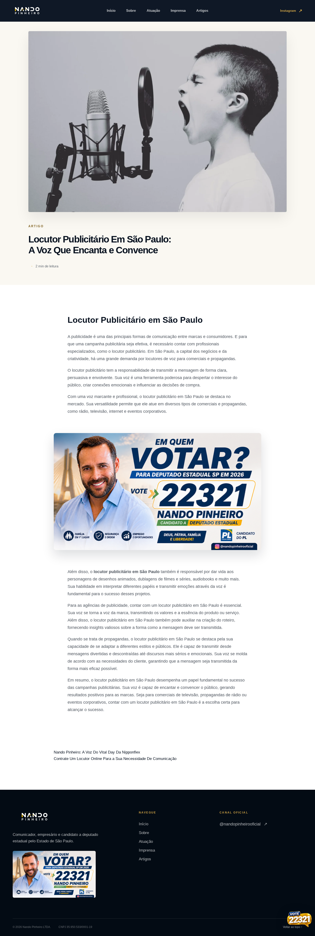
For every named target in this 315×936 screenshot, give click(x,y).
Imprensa (178, 10)
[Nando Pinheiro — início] (27, 11)
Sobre (131, 10)
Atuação (153, 10)
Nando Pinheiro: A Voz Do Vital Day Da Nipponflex (97, 752)
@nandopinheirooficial (243, 824)
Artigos (202, 10)
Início (111, 10)
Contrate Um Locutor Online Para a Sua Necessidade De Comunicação (115, 759)
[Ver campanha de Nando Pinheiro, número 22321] (299, 919)
